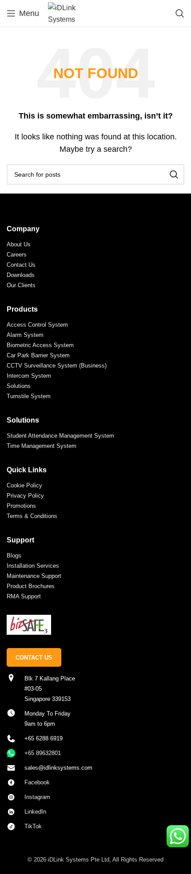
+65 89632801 (42, 753)
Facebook (37, 782)
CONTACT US (34, 657)
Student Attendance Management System (60, 435)
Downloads (21, 275)
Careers (17, 254)
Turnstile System (29, 396)
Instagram (37, 797)
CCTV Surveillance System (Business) (57, 365)
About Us (19, 244)
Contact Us (21, 264)
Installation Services (33, 565)
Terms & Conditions (32, 516)
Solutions (19, 386)
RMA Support (24, 596)
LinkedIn (35, 811)
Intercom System (29, 375)
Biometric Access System (40, 345)
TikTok (33, 826)
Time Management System (41, 446)
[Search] (180, 13)
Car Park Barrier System (38, 355)
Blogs (14, 555)
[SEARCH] (174, 174)
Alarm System (25, 335)
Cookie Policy (24, 485)
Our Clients (21, 285)
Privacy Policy (25, 495)
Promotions (21, 505)
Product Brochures (31, 586)
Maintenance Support (34, 576)
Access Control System (37, 324)
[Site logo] (65, 12)
